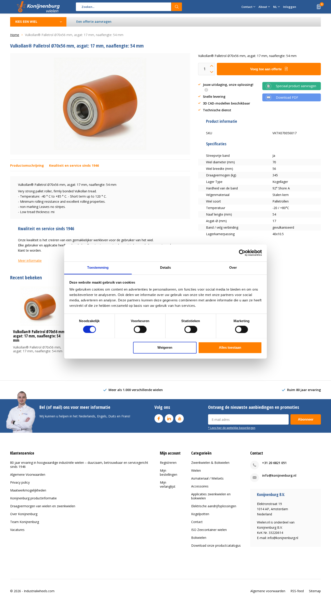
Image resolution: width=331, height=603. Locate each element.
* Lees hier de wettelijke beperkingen (231, 428)
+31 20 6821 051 (274, 463)
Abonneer (305, 419)
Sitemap (315, 591)
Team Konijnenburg (24, 522)
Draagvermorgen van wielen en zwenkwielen (42, 506)
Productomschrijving (27, 165)
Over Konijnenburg (23, 514)
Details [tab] (165, 267)
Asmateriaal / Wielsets (207, 478)
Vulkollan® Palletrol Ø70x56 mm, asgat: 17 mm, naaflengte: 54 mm (39, 336)
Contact (197, 522)
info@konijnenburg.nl (279, 475)
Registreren (168, 462)
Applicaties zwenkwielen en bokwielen (211, 496)
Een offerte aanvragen (93, 21)
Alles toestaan (230, 347)
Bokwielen (198, 537)
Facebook (158, 418)
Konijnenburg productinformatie (33, 498)
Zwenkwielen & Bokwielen (210, 462)
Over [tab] (233, 267)
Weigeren (164, 347)
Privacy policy (20, 482)
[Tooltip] (206, 90)
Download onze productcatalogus (216, 545)
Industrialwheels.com (39, 591)
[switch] (140, 329)
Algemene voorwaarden (267, 591)
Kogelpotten (200, 514)
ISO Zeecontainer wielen (209, 530)
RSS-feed (297, 591)
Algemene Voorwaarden (27, 474)
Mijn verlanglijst (167, 484)
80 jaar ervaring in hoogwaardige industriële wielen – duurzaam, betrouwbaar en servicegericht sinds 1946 (79, 464)
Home (14, 35)
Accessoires (200, 486)
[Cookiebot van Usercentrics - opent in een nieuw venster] (242, 252)
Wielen (196, 470)
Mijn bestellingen (168, 472)
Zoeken (176, 6)
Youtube (179, 418)
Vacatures (17, 530)
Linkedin (169, 418)
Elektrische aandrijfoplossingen (213, 506)
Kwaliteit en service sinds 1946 (74, 165)
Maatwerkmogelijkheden (28, 490)
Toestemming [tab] (98, 267)
